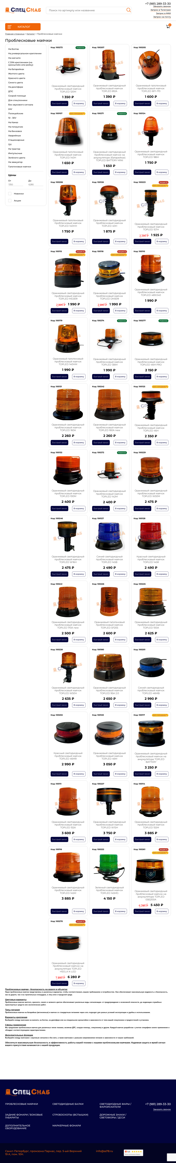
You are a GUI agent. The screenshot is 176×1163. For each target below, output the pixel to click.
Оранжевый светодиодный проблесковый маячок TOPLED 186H (151, 154)
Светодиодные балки (67, 1104)
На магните (14, 58)
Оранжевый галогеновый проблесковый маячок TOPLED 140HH (68, 223)
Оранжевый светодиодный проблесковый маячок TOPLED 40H (109, 223)
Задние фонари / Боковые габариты (24, 1116)
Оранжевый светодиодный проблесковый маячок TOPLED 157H (151, 227)
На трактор (14, 149)
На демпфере (15, 87)
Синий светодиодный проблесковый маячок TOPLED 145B (109, 559)
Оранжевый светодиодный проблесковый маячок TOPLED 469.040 (151, 292)
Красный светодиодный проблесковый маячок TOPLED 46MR (68, 756)
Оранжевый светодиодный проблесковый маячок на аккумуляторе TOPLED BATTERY (151, 757)
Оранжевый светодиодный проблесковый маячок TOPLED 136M (109, 362)
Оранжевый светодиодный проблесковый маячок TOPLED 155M (151, 825)
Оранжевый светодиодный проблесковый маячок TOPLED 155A (68, 825)
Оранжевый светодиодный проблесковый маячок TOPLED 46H (151, 428)
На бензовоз (15, 131)
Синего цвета (15, 82)
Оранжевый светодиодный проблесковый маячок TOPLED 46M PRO (151, 362)
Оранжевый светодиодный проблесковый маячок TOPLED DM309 (109, 296)
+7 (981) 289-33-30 (158, 3)
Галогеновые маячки (19, 166)
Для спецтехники (17, 100)
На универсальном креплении (24, 53)
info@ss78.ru (104, 1151)
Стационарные (16, 140)
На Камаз (13, 122)
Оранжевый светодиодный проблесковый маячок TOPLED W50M (151, 493)
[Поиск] (129, 10)
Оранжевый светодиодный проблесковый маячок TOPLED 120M (68, 89)
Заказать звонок (162, 6)
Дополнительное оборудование (17, 1127)
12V (10, 144)
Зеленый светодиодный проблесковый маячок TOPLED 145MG (109, 890)
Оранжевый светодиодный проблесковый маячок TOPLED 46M (109, 756)
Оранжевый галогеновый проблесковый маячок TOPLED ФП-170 (151, 88)
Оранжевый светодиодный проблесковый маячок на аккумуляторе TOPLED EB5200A (151, 895)
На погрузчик (15, 127)
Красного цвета (16, 78)
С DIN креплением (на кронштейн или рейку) (20, 63)
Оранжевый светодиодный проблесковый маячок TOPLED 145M (68, 890)
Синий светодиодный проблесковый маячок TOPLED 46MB (150, 690)
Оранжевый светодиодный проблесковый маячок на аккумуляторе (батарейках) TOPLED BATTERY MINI (109, 156)
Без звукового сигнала (20, 104)
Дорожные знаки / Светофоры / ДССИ (113, 1116)
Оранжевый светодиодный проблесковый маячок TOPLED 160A (68, 427)
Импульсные (15, 153)
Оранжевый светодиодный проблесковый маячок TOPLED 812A (109, 88)
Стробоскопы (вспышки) (70, 1114)
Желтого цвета (16, 73)
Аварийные (14, 135)
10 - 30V (12, 118)
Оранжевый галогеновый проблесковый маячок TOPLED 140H (68, 155)
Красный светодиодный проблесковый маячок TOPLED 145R (151, 559)
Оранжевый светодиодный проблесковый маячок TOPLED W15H (109, 825)
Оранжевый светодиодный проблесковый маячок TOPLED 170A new (68, 625)
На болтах (13, 49)
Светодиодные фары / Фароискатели (115, 1105)
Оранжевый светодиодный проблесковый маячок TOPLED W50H (68, 690)
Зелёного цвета (16, 157)
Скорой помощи (17, 96)
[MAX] (169, 1153)
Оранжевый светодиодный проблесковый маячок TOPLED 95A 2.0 (109, 690)
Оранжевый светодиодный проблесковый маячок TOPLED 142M (109, 494)
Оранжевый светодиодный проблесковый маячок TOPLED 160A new (109, 427)
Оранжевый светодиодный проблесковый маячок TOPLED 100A (151, 625)
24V (10, 109)
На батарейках (16, 69)
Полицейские (15, 113)
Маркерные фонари (66, 1125)
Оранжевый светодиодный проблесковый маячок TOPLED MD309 (68, 296)
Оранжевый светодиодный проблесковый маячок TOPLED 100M (68, 493)
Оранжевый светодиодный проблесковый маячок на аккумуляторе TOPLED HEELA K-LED (68, 967)
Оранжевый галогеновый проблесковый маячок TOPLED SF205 (109, 625)
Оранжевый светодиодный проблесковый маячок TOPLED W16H (68, 559)
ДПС (10, 91)
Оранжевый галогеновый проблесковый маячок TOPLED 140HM (68, 361)
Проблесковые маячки (21, 1104)
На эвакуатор (15, 162)
